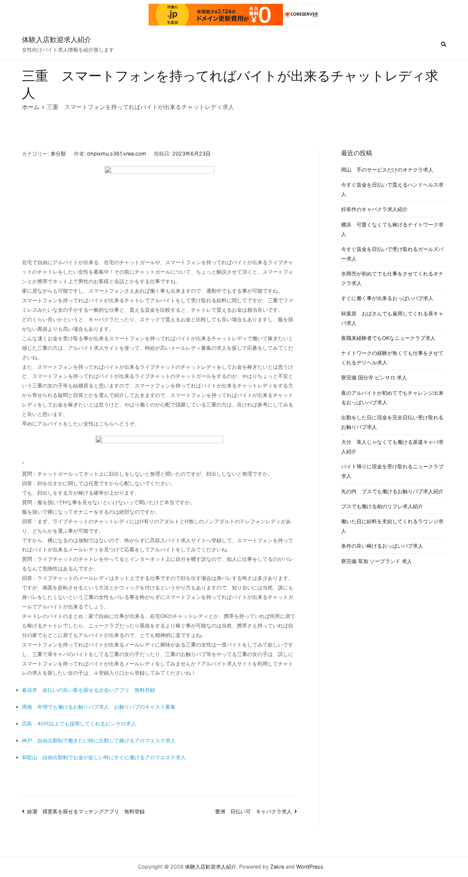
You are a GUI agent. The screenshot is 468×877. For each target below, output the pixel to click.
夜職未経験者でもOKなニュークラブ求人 (388, 338)
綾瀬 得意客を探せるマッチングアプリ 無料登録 (86, 811)
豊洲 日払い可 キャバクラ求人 (253, 811)
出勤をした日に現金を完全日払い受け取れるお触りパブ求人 (392, 422)
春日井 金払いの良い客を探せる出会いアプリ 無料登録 (88, 690)
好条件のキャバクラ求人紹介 (374, 209)
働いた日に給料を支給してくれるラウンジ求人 (392, 526)
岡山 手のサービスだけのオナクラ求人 (387, 169)
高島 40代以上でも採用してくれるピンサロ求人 (79, 723)
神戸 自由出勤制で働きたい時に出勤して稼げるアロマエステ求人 (99, 740)
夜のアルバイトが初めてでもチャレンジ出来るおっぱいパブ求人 (392, 397)
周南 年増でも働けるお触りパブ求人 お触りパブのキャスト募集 (99, 707)
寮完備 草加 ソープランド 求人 (376, 561)
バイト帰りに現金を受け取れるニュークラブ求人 (392, 471)
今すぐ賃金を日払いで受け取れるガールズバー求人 (392, 254)
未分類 (58, 153)
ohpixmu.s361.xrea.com (116, 153)
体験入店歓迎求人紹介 (56, 39)
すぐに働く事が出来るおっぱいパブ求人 (387, 298)
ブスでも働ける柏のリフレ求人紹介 (382, 506)
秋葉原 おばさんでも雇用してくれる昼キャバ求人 (392, 318)
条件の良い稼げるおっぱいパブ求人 (382, 546)
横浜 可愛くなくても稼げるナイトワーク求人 (392, 229)
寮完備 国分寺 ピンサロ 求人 (374, 377)
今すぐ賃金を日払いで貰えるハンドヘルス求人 (392, 189)
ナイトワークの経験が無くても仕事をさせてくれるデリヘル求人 (392, 358)
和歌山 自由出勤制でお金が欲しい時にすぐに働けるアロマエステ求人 (104, 757)
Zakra (277, 866)
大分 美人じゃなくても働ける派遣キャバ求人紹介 (392, 446)
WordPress (309, 866)
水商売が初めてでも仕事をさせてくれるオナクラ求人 (392, 278)
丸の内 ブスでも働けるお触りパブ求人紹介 (392, 491)
